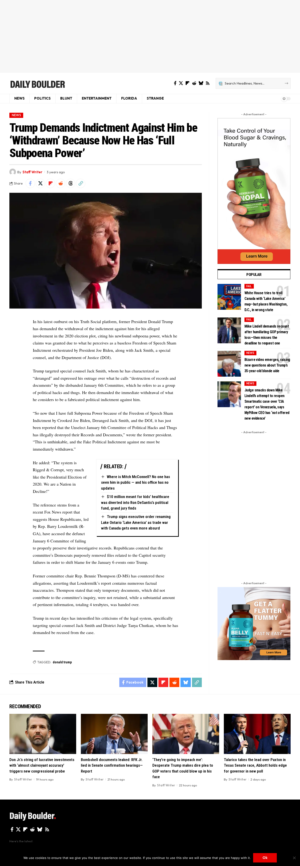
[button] (80, 183)
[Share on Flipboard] (50, 183)
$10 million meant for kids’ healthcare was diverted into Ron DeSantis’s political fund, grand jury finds (135, 502)
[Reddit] (194, 83)
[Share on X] (40, 183)
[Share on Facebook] (30, 183)
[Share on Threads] (70, 183)
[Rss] (207, 83)
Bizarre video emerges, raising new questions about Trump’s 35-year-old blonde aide (267, 365)
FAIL (249, 286)
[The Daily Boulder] (37, 83)
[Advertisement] (150, 36)
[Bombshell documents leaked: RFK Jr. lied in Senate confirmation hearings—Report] (114, 734)
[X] (181, 83)
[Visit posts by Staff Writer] (12, 172)
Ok (264, 857)
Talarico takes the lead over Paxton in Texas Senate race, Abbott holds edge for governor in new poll (255, 765)
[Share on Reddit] (60, 183)
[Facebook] (175, 83)
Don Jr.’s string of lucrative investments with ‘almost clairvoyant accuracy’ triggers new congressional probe (41, 765)
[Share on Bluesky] (185, 682)
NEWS (16, 115)
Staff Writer (32, 172)
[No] (294, 857)
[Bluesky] (200, 83)
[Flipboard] (187, 83)
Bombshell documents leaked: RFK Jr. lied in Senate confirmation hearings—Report (112, 765)
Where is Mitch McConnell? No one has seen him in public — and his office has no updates (135, 482)
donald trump (62, 662)
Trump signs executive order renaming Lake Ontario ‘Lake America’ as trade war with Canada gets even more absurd (136, 522)
